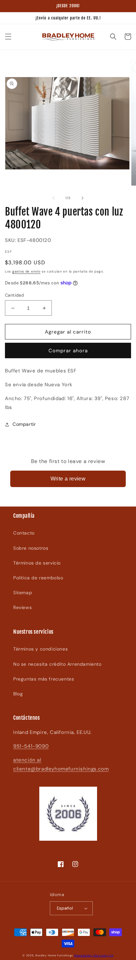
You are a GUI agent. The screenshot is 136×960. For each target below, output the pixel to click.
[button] (8, 36)
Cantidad (14, 295)
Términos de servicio (37, 563)
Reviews (22, 607)
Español (65, 908)
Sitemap (22, 593)
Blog (18, 694)
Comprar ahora (68, 350)
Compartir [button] (24, 424)
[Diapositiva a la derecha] (82, 198)
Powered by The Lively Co (94, 955)
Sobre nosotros (30, 548)
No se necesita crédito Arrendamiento (57, 664)
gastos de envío (26, 271)
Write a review (68, 478)
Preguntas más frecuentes (43, 679)
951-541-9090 (31, 746)
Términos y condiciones (40, 649)
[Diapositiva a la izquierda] (53, 198)
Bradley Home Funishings (54, 955)
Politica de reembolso (38, 578)
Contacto (24, 533)
